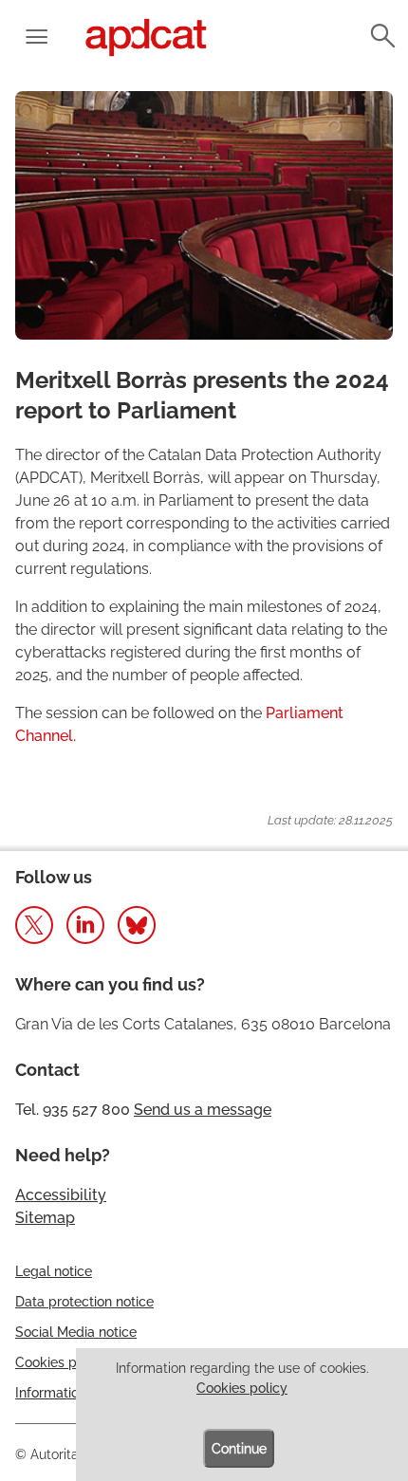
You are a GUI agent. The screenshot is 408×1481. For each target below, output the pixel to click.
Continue (239, 1448)
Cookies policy (241, 1388)
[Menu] (36, 38)
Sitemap (45, 1218)
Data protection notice (84, 1301)
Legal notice (53, 1271)
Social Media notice (76, 1332)
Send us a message (202, 1110)
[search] (381, 36)
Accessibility (60, 1195)
